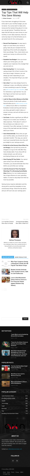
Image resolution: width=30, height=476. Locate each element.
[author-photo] (15, 237)
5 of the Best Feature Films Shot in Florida (8, 222)
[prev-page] (3, 290)
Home (3, 7)
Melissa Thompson (7, 18)
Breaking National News (17, 7)
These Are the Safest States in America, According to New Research (19, 344)
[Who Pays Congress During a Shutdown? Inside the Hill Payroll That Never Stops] (6, 263)
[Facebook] (13, 460)
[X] (17, 460)
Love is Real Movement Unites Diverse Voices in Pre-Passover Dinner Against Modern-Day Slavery (18, 281)
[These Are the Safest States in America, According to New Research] (6, 344)
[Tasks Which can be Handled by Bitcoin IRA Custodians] (6, 336)
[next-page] (5, 290)
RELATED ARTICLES (8, 257)
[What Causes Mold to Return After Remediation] (6, 384)
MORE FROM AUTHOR (21, 257)
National (8, 7)
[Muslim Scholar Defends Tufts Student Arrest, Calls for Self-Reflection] (6, 271)
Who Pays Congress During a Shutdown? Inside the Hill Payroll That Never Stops (19, 263)
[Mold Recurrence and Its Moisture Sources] (6, 376)
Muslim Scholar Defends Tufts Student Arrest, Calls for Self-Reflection (19, 271)
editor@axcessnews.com (15, 449)
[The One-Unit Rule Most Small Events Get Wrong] (6, 368)
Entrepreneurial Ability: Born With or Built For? (22, 222)
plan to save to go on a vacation (15, 89)
